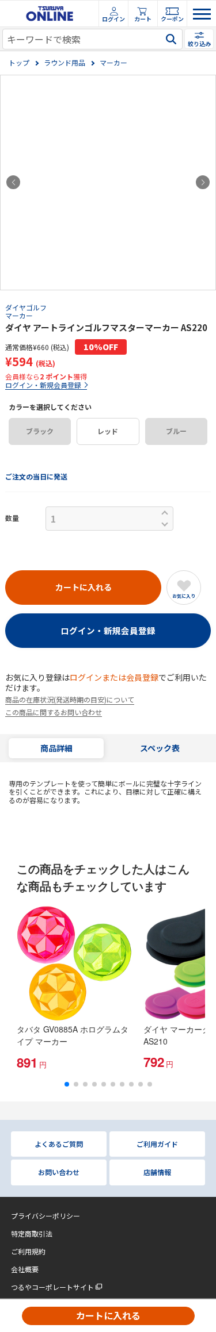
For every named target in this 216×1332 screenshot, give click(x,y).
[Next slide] (203, 182)
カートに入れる (108, 1315)
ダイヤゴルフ (26, 308)
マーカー (113, 62)
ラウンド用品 (64, 62)
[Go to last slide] (13, 182)
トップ (19, 62)
